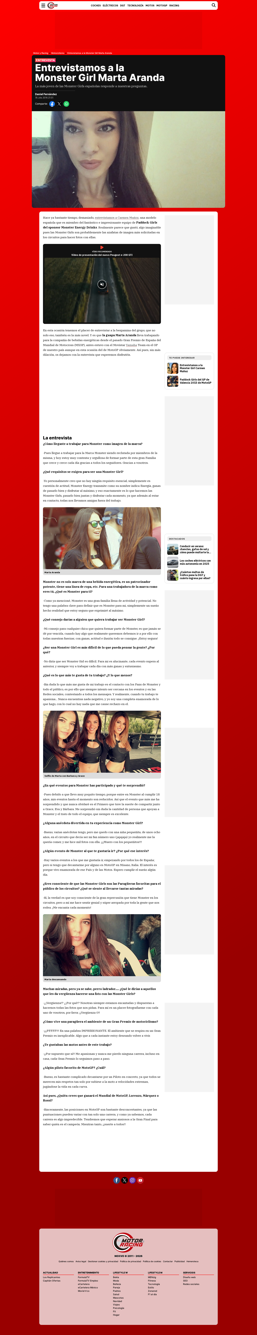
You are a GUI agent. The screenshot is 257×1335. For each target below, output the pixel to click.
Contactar (168, 1261)
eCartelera (84, 1284)
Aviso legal (81, 1261)
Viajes (116, 1304)
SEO (185, 1280)
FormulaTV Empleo (88, 1280)
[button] (43, 5)
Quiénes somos (66, 1261)
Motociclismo (57, 53)
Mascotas (118, 1297)
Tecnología (154, 1284)
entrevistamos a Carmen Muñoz (117, 217)
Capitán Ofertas (51, 1280)
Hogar (116, 1314)
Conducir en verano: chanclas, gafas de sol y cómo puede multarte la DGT (194, 549)
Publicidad (179, 1261)
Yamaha (131, 345)
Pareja (116, 1287)
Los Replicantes (51, 1277)
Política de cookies (152, 1261)
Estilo (151, 1287)
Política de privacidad (130, 1261)
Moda (116, 1280)
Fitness (152, 1280)
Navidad (117, 1301)
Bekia (116, 1277)
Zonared (152, 1291)
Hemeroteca (192, 1261)
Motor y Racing (40, 53)
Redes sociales (191, 1284)
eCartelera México (88, 1287)
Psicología (118, 1308)
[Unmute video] (102, 284)
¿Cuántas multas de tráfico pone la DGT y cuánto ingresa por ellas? (195, 575)
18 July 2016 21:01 (44, 97)
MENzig (152, 1277)
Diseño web (189, 1277)
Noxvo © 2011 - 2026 (128, 1256)
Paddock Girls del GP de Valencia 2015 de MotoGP (195, 381)
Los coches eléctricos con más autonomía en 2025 (195, 562)
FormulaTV (84, 1277)
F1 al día (152, 1294)
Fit (114, 1311)
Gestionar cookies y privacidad (103, 1261)
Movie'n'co (83, 1291)
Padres (117, 1291)
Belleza (117, 1284)
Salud (116, 1294)
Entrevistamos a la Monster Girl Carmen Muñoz (192, 368)
